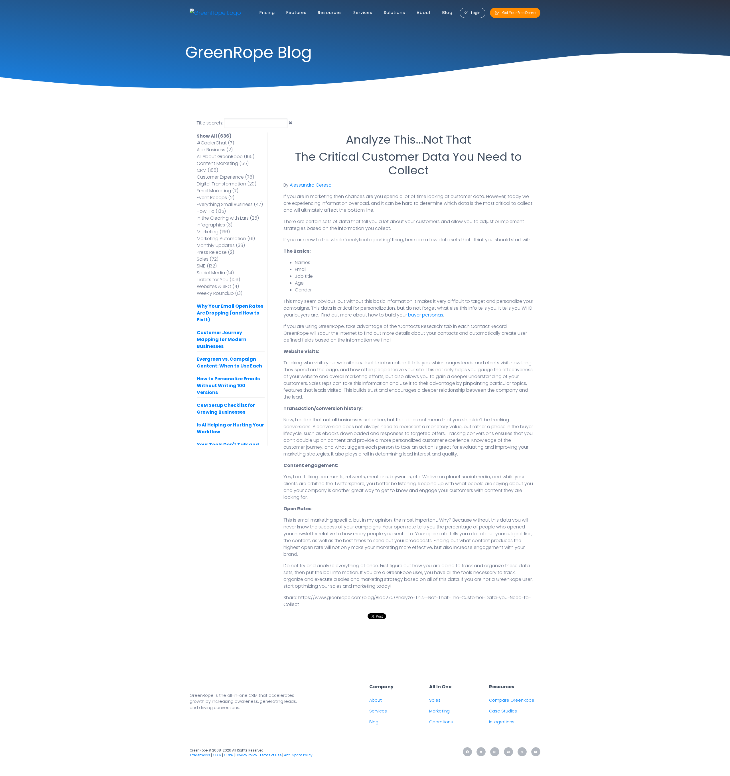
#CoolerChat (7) (215, 143)
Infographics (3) (214, 225)
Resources (330, 12)
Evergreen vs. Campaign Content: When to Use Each (229, 362)
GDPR (217, 755)
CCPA (228, 755)
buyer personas (425, 315)
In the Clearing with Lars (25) (228, 218)
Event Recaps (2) (215, 197)
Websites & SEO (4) (218, 286)
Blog (447, 12)
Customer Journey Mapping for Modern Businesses (221, 339)
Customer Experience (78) (225, 177)
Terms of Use (270, 755)
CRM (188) (207, 170)
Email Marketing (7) (217, 190)
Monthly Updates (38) (221, 245)
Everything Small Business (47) (230, 204)
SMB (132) (207, 266)
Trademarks (200, 755)
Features (296, 12)
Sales (435, 700)
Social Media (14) (215, 272)
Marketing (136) (213, 231)
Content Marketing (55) (223, 163)
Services (362, 12)
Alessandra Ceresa (311, 185)
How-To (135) (211, 211)
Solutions (394, 12)
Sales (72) (207, 259)
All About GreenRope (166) (225, 156)
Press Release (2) (215, 252)
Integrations (501, 722)
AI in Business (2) (215, 149)
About (424, 12)
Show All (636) (214, 136)
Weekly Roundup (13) (219, 293)
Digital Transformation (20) (226, 184)
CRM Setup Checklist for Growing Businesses (226, 408)
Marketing (439, 711)
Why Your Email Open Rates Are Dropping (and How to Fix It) (230, 313)
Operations (441, 722)
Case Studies (503, 711)
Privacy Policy (246, 755)
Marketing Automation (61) (226, 238)
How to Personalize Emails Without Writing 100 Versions (228, 385)
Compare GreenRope (511, 700)
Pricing (267, 12)
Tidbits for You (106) (218, 279)
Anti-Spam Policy (298, 755)
